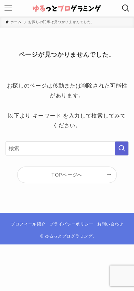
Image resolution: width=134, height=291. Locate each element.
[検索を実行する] (122, 148)
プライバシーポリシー (71, 224)
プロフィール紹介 (28, 224)
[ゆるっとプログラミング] (67, 8)
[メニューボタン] (8, 8)
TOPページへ (67, 175)
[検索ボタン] (126, 8)
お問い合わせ (110, 224)
